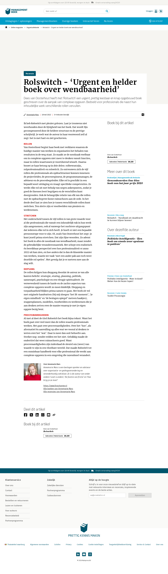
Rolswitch (112, 157)
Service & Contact (144, 545)
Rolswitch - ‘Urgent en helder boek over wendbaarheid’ (63, 27)
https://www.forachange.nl (55, 386)
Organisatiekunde (33, 27)
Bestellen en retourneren (16, 500)
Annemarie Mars (33, 115)
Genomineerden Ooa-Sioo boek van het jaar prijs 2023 (125, 182)
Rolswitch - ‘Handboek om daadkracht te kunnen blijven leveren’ (125, 219)
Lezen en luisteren (13, 505)
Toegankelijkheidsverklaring (120, 545)
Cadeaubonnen (54, 495)
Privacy (68, 545)
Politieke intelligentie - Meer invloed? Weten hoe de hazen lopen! (125, 280)
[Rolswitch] (116, 139)
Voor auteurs (11, 510)
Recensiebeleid (12, 515)
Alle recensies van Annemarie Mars (59, 391)
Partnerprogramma (14, 521)
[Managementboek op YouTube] (84, 554)
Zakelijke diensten (55, 485)
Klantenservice (13, 480)
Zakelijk (51, 480)
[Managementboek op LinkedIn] (78, 554)
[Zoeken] (107, 11)
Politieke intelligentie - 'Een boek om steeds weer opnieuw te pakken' (125, 241)
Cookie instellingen (96, 545)
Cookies (80, 545)
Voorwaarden (11, 495)
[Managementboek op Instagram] (90, 554)
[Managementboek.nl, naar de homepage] (16, 14)
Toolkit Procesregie (116, 296)
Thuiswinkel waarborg (16, 545)
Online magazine (17, 27)
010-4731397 (157, 21)
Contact (8, 490)
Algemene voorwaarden (39, 545)
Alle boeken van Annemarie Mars (58, 389)
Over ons (9, 485)
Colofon (57, 545)
